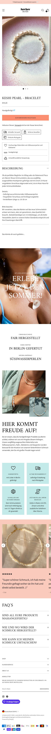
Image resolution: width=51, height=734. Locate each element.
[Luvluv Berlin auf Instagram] (3, 696)
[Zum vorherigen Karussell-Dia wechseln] (3, 545)
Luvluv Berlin (18, 715)
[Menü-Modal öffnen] (3, 10)
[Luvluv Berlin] (25, 10)
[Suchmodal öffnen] (42, 10)
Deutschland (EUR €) (11, 711)
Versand (18, 125)
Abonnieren (44, 689)
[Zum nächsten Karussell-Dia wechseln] (48, 545)
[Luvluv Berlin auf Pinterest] (7, 696)
